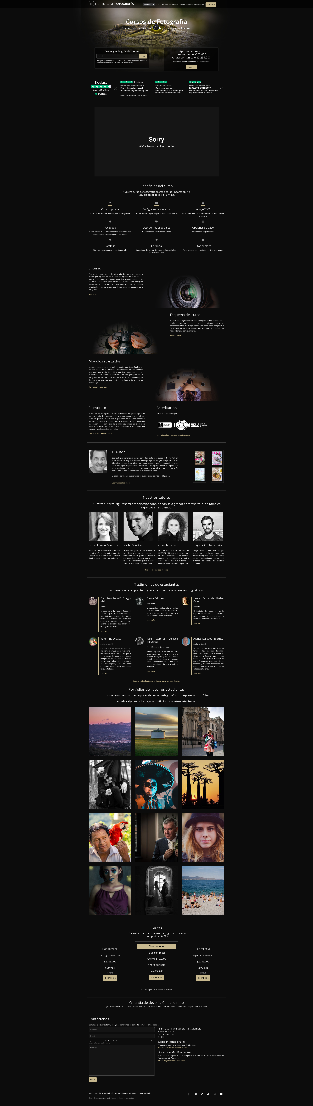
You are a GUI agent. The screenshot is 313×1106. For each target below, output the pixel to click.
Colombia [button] (149, 4)
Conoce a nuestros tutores (156, 570)
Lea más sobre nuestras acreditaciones (173, 435)
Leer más (92, 294)
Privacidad (106, 1093)
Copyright (97, 1093)
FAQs (90, 1093)
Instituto (165, 4)
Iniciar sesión (199, 4)
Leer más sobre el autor (122, 483)
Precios (182, 4)
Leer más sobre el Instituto (100, 433)
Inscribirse (211, 4)
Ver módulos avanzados (99, 387)
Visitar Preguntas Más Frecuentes (171, 1060)
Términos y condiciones (119, 1093)
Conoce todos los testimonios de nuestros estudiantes (156, 681)
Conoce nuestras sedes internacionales (173, 1047)
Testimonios (173, 4)
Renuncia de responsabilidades (140, 1093)
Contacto (189, 4)
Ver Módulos (175, 335)
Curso (158, 4)
